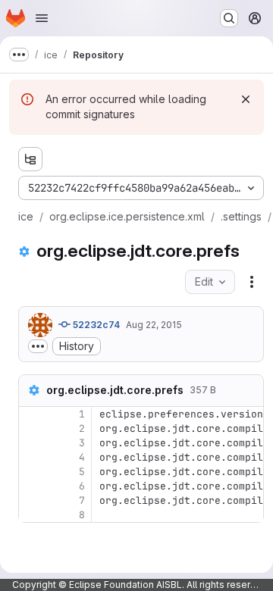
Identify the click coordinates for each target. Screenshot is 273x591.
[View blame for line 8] (32, 515)
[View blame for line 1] (32, 414)
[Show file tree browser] (30, 159)
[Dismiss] (246, 99)
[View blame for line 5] (32, 471)
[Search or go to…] (229, 18)
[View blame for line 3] (32, 443)
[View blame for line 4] (32, 457)
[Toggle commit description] (38, 346)
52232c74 (95, 324)
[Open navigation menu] (42, 18)
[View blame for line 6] (32, 486)
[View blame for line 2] (32, 428)
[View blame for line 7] (32, 500)
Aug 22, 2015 (154, 324)
